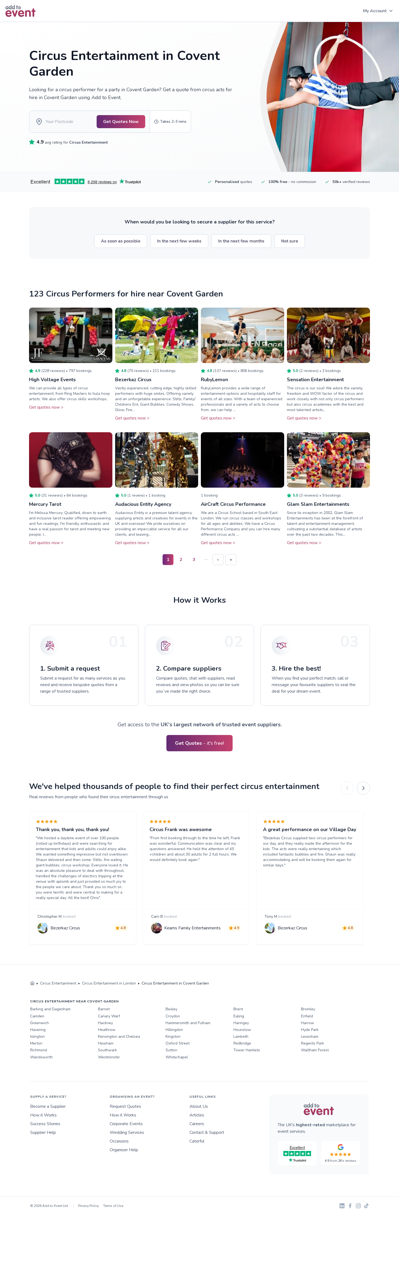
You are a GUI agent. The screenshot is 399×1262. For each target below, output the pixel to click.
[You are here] (32, 983)
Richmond (38, 1050)
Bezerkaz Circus (133, 379)
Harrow (307, 1023)
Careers (196, 1124)
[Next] (363, 788)
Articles (196, 1115)
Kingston (173, 1036)
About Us (198, 1106)
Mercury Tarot (45, 504)
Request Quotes (125, 1106)
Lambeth (240, 1036)
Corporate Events (126, 1124)
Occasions (119, 1141)
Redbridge (242, 1043)
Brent (238, 1009)
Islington (37, 1036)
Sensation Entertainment (315, 379)
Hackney (105, 1023)
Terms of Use (113, 1206)
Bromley (308, 1009)
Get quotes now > (46, 407)
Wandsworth (41, 1057)
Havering (38, 1029)
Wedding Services (127, 1132)
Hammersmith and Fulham (188, 1023)
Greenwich (39, 1023)
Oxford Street (177, 1043)
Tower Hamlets (246, 1050)
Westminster (109, 1057)
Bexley (171, 1009)
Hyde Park (310, 1029)
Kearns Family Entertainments (192, 928)
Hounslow (242, 1029)
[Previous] (347, 788)
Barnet (104, 1009)
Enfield (307, 1016)
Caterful (196, 1141)
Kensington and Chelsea (119, 1036)
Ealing (238, 1016)
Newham (105, 1043)
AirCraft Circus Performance (233, 504)
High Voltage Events (52, 379)
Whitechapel (177, 1057)
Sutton (171, 1050)
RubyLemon (214, 379)
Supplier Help (43, 1132)
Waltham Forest (315, 1050)
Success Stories (45, 1124)
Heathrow (106, 1029)
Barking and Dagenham (50, 1009)
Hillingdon (174, 1029)
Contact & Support (206, 1132)
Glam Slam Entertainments (318, 504)
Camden (37, 1016)
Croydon (173, 1016)
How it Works (43, 1115)
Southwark (107, 1050)
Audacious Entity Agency (143, 504)
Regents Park (312, 1043)
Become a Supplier (48, 1106)
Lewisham (309, 1036)
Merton (36, 1043)
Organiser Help (124, 1150)
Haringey (241, 1023)
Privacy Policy (88, 1206)
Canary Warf (109, 1016)
